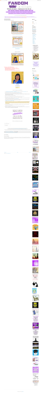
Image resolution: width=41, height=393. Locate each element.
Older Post (30, 152)
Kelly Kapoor (17, 84)
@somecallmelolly (24, 91)
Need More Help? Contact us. (34, 43)
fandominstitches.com (34, 29)
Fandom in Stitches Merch (34, 39)
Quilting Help (34, 35)
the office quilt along (13, 132)
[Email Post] (14, 131)
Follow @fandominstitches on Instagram (22, 128)
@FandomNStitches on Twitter (22, 106)
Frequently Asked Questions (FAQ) (34, 38)
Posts (33, 22)
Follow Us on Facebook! (34, 42)
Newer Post (5, 152)
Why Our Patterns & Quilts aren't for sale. (34, 34)
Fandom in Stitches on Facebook (15, 106)
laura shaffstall (7, 132)
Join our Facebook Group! (34, 36)
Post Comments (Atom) (8, 153)
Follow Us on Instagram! (34, 40)
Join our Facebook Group (15, 128)
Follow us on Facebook (11, 128)
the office (10, 132)
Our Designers (34, 37)
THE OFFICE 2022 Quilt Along (19, 34)
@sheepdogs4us (18, 92)
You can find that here (16, 98)
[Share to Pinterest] (17, 131)
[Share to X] (16, 131)
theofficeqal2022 (16, 132)
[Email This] (15, 131)
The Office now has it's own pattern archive (9, 100)
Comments (34, 23)
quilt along (9, 132)
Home (17, 152)
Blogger (22, 391)
